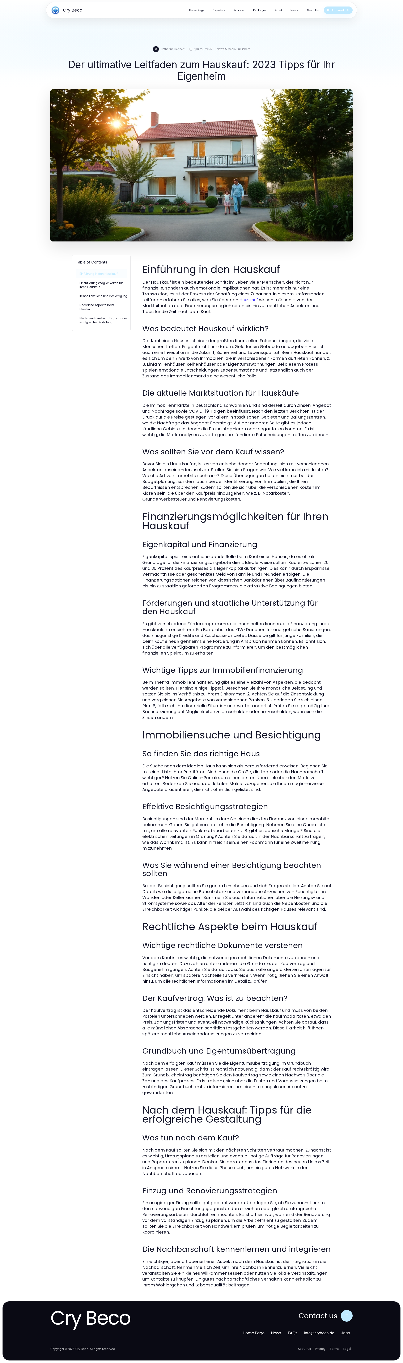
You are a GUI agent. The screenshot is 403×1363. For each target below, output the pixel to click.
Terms (334, 1349)
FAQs (292, 1333)
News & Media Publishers (233, 49)
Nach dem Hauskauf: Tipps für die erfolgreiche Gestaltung (103, 320)
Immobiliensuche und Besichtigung (103, 296)
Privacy (320, 1349)
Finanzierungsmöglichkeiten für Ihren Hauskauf (101, 285)
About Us (304, 1349)
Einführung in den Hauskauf (99, 273)
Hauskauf (248, 299)
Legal (347, 1349)
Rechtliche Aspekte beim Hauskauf (97, 307)
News (276, 1333)
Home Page (253, 1333)
